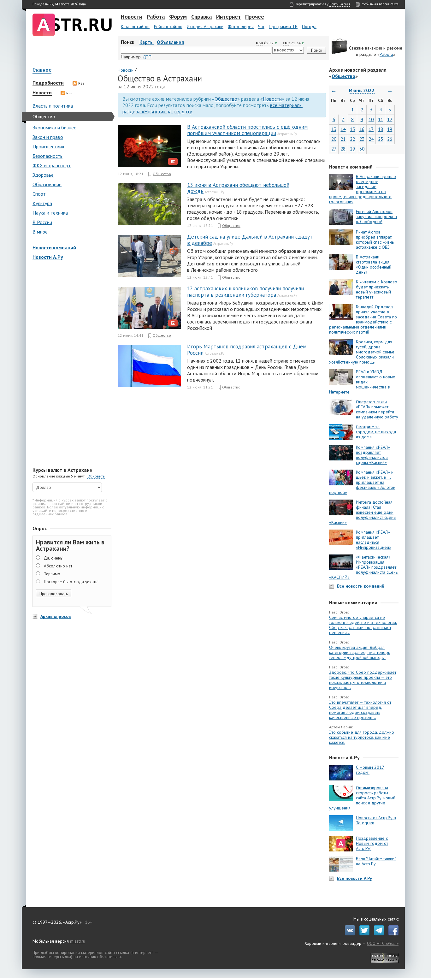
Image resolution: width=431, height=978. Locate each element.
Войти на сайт (339, 4)
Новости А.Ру (47, 257)
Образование (47, 184)
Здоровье (43, 175)
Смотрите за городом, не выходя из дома (376, 432)
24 (371, 139)
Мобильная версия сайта (380, 4)
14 (342, 129)
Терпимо (52, 574)
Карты (146, 42)
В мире (40, 231)
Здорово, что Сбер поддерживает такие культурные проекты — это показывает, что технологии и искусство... (362, 679)
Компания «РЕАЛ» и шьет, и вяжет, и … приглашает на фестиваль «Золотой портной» (362, 482)
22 (352, 139)
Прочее (254, 17)
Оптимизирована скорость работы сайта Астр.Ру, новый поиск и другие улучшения (362, 798)
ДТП (147, 57)
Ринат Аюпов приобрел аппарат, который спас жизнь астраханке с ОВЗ (375, 239)
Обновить (96, 476)
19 (389, 129)
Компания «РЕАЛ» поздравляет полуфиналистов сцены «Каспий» (373, 454)
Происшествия (48, 146)
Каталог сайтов (135, 26)
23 (361, 139)
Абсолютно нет (58, 566)
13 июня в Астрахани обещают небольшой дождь (238, 188)
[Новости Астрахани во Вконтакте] (348, 934)
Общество (43, 116)
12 (389, 119)
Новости (131, 17)
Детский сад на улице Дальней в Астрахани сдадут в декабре (250, 239)
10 (371, 119)
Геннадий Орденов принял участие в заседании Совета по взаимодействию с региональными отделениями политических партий (363, 319)
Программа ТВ (283, 26)
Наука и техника (50, 213)
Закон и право (47, 137)
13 (333, 129)
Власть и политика (52, 106)
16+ (88, 922)
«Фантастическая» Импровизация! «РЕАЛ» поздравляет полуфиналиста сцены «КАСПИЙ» (364, 567)
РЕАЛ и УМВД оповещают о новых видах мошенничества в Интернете (362, 382)
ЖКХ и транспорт (51, 165)
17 (371, 129)
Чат (261, 26)
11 (380, 119)
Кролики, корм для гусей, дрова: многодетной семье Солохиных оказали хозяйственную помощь (361, 352)
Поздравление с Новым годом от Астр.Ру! (372, 843)
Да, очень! (53, 558)
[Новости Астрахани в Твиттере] (362, 934)
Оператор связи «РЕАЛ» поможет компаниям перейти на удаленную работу (377, 409)
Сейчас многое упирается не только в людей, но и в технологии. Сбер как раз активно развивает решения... (363, 624)
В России (42, 222)
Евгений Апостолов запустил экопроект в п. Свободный (376, 216)
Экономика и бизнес (54, 127)
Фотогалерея (241, 26)
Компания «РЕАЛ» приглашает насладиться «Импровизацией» (373, 539)
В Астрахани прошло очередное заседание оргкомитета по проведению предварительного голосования (362, 189)
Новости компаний (54, 247)
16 (361, 129)
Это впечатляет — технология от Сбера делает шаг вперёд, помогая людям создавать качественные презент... (360, 709)
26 (389, 139)
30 (361, 149)
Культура (42, 203)
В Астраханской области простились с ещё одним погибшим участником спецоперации (247, 130)
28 (342, 149)
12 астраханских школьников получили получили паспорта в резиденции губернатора (245, 291)
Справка (201, 17)
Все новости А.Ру (354, 878)
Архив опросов (55, 616)
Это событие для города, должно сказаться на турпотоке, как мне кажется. (361, 737)
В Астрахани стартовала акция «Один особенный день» (373, 264)
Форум (178, 17)
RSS (81, 83)
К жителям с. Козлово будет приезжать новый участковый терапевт (376, 289)
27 (333, 149)
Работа (156, 17)
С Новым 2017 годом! (370, 769)
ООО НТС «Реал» (383, 943)
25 (380, 139)
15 (352, 129)
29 (352, 149)
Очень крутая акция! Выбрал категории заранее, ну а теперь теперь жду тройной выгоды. (359, 652)
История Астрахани (205, 26)
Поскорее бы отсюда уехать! (71, 581)
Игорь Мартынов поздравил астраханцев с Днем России (246, 349)
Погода (309, 26)
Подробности (48, 83)
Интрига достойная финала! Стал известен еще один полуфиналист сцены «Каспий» (362, 512)
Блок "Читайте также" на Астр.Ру (376, 861)
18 (380, 129)
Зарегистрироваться (310, 4)
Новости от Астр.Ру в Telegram (376, 820)
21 (342, 139)
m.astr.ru (77, 941)
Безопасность (47, 156)
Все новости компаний (360, 586)
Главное (41, 70)
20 (333, 139)
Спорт (39, 194)
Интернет (228, 17)
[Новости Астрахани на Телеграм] (377, 934)
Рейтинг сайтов (168, 26)
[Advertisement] (70, 364)
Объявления (170, 42)
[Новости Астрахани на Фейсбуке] (392, 934)
